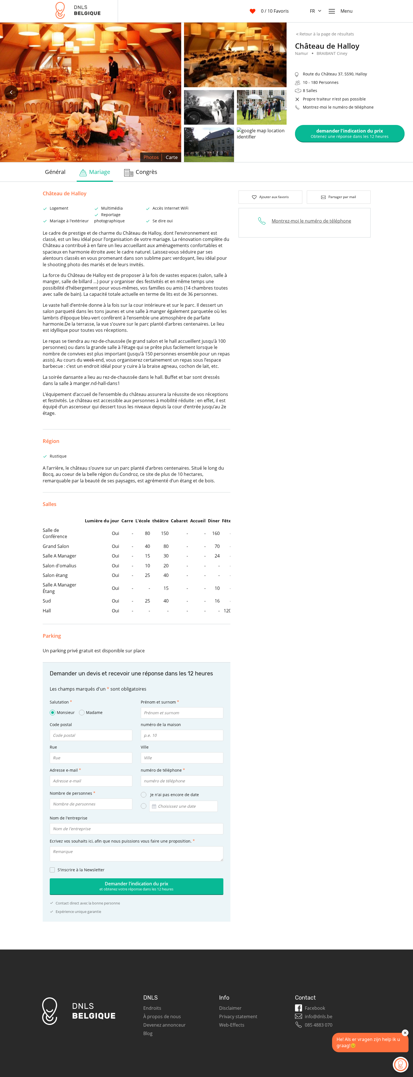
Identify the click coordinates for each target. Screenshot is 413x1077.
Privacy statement (238, 1016)
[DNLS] (78, 11)
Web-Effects (231, 1025)
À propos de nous (162, 1016)
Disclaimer (230, 1008)
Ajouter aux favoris (274, 196)
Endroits (152, 1008)
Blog (148, 1033)
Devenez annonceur (164, 1025)
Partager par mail (342, 196)
